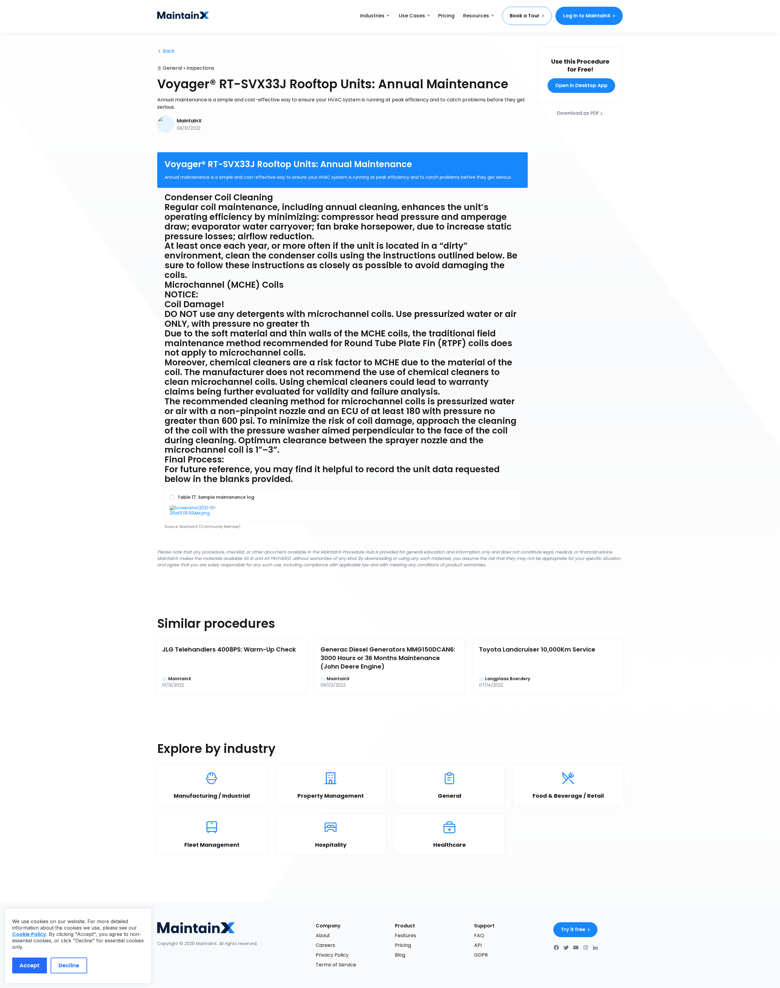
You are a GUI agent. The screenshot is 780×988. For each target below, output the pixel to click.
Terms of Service (336, 964)
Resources (476, 15)
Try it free (573, 929)
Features (405, 935)
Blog (400, 954)
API (478, 945)
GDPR (481, 954)
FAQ (479, 935)
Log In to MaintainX (587, 15)
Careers (325, 945)
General (172, 68)
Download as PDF (578, 113)
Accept (30, 965)
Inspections (200, 68)
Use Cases (412, 15)
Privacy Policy (332, 954)
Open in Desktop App (581, 85)
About (323, 935)
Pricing (446, 16)
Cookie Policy (29, 934)
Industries (372, 15)
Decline (68, 965)
